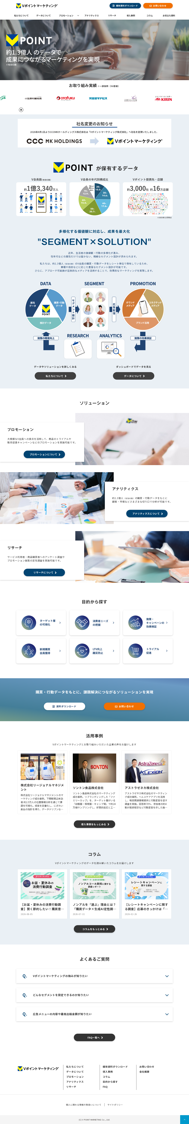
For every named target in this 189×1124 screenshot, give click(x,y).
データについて (43, 15)
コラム (150, 15)
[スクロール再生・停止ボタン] (21, 110)
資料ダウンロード (66, 706)
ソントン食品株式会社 (88, 788)
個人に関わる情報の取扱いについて (83, 1104)
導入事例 (131, 15)
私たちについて (21, 15)
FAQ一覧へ (94, 1037)
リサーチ (112, 15)
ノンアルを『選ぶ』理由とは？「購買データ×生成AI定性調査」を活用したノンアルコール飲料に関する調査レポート (94, 906)
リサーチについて (44, 572)
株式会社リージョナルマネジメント (42, 787)
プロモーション (66, 15)
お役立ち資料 (169, 15)
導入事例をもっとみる (93, 824)
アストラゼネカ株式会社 (142, 788)
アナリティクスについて (146, 513)
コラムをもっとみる (93, 929)
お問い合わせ (159, 5)
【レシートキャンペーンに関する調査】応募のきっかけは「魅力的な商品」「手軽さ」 (146, 906)
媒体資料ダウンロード (127, 5)
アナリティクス (91, 15)
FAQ (105, 1086)
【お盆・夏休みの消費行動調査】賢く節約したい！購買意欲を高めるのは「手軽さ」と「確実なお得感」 (42, 906)
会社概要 (144, 1071)
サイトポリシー (115, 1104)
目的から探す (110, 1081)
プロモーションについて (43, 454)
